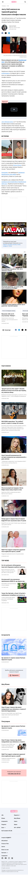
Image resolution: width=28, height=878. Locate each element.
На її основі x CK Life (6, 831)
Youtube (15, 244)
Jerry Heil (4, 122)
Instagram (5, 246)
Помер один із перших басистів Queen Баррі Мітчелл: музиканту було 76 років (13, 520)
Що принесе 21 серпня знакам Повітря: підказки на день (13, 659)
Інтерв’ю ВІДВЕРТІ (6, 837)
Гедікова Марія (12, 26)
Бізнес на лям (5, 849)
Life (8, 6)
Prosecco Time (5, 843)
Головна (4, 6)
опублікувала (5, 73)
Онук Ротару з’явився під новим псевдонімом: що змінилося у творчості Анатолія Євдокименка (13, 709)
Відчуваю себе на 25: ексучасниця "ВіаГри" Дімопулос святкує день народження (8, 316)
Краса (15, 824)
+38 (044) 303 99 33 (14, 774)
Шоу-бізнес (17, 818)
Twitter (18, 244)
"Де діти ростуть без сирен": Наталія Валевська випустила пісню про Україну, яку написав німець (13, 390)
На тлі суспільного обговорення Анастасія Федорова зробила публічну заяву (13, 567)
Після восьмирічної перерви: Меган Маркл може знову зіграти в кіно (12, 489)
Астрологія (4, 821)
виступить (10, 122)
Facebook (10, 244)
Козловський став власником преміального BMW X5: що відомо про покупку (13, 581)
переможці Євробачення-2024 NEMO (13, 173)
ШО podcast (4, 840)
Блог (2, 827)
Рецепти (3, 824)
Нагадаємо (4, 172)
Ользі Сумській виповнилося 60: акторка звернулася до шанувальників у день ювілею (13, 457)
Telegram (5, 244)
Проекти (16, 815)
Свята (15, 821)
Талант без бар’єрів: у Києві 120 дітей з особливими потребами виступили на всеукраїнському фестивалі (13, 595)
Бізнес (3, 818)
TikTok (10, 246)
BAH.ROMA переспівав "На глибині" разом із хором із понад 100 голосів (12, 422)
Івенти (3, 846)
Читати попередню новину (8, 311)
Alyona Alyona (17, 165)
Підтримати (15, 675)
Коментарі (7, 330)
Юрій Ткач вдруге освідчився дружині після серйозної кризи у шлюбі (13, 550)
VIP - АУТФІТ (17, 827)
